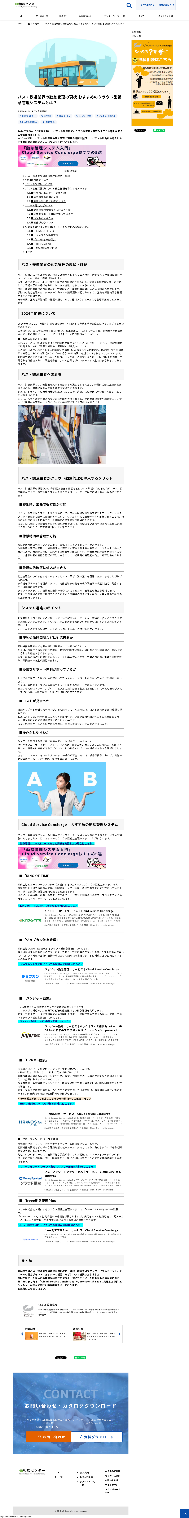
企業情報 (136, 32)
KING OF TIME (64, 116)
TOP (20, 15)
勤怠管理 (47, 116)
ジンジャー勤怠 (85, 116)
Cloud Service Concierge (57, 1281)
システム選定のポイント (39, 205)
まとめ (29, 252)
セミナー (142, 15)
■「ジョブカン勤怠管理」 (46, 235)
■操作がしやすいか (42, 222)
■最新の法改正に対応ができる (48, 201)
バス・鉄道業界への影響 (39, 184)
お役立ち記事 (85, 15)
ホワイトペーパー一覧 (114, 15)
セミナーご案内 (112, 1475)
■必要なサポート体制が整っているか (52, 214)
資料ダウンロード (99, 1436)
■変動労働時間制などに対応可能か (51, 209)
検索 (131, 5)
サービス (58, 1477)
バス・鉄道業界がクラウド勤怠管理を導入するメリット (56, 188)
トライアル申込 (145, 5)
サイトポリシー (112, 1484)
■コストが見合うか (42, 218)
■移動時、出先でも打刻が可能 (48, 192)
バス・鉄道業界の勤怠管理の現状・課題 (47, 176)
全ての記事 (33, 23)
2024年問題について (36, 180)
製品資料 (63, 15)
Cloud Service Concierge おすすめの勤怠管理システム (57, 226)
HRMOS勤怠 (50, 122)
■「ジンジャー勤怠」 (43, 239)
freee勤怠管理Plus (29, 122)
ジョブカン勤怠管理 (107, 116)
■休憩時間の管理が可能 (44, 197)
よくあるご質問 (165, 15)
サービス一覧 (42, 15)
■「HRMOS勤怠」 (41, 243)
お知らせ (136, 35)
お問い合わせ (165, 5)
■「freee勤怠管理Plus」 (45, 248)
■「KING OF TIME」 (43, 231)
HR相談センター (28, 116)
